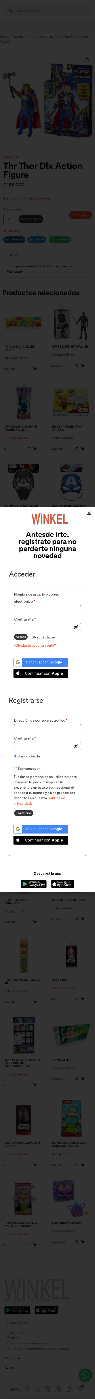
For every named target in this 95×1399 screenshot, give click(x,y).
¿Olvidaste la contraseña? (34, 645)
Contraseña (34, 618)
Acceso (21, 636)
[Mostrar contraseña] (76, 627)
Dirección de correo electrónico (47, 719)
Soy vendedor (28, 769)
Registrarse (24, 813)
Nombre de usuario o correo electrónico (36, 597)
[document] (47, 699)
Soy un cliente (28, 756)
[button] (89, 512)
